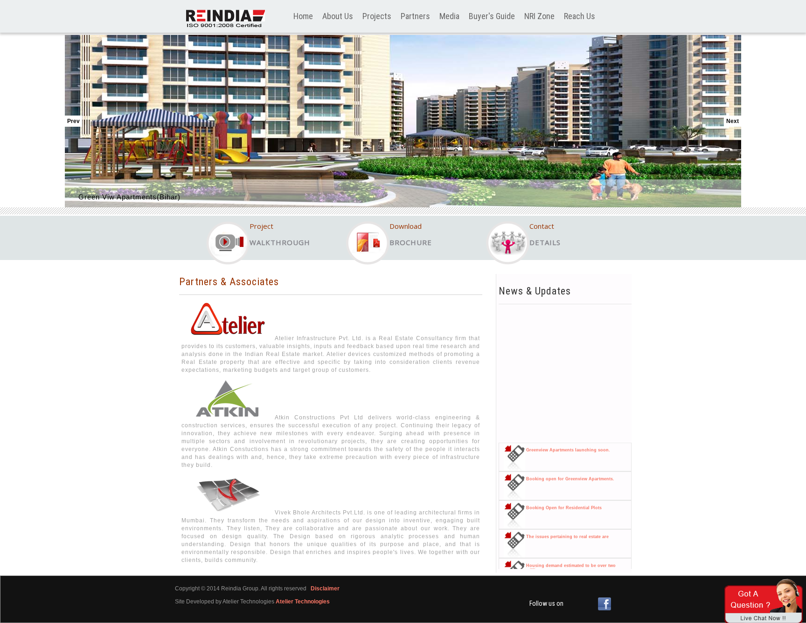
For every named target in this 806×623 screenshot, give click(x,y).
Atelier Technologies (303, 601)
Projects (376, 16)
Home (303, 16)
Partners (415, 16)
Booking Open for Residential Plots (564, 500)
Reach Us (579, 16)
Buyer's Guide (492, 16)
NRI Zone (539, 16)
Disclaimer (325, 588)
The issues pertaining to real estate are (567, 529)
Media (449, 16)
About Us (337, 16)
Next (732, 121)
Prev (73, 121)
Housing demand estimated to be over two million (571, 560)
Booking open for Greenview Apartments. (570, 471)
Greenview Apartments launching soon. (568, 442)
